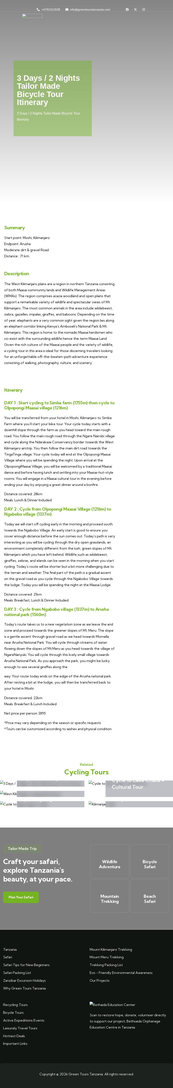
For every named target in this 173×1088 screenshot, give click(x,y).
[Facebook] (127, 9)
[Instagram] (143, 9)
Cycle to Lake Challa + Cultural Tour (138, 783)
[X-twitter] (135, 9)
